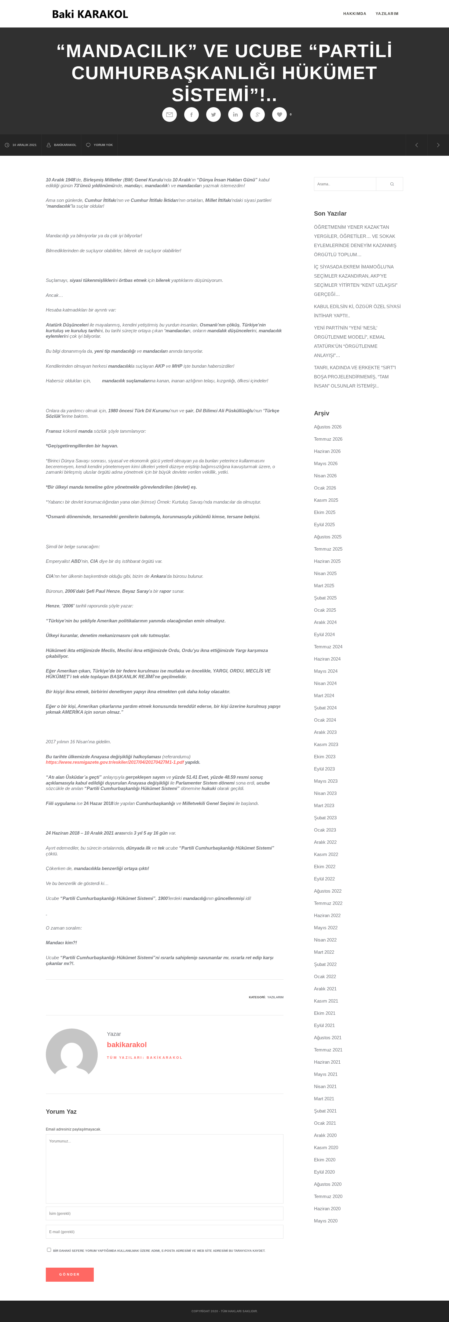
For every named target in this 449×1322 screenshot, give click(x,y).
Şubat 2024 (325, 707)
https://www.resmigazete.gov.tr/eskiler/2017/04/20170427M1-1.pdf (115, 762)
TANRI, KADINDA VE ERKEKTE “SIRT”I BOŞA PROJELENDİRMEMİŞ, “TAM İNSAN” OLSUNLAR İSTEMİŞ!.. (355, 376)
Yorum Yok (103, 145)
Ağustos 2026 (327, 426)
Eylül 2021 (324, 1025)
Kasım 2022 (326, 854)
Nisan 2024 (325, 683)
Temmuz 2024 (328, 646)
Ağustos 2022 (327, 891)
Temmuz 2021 (328, 1049)
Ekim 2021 (324, 1013)
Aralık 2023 (325, 732)
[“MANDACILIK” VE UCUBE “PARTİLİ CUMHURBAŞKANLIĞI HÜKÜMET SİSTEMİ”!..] (169, 114)
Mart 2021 (324, 1098)
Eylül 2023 (324, 768)
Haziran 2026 (327, 451)
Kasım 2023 (326, 744)
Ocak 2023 (325, 829)
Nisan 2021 (325, 1086)
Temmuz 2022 (328, 903)
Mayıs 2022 (326, 927)
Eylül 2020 (324, 1172)
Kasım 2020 (326, 1147)
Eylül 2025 (324, 524)
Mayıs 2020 (326, 1220)
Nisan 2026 (325, 475)
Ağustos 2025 (327, 536)
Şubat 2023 (325, 817)
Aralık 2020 (325, 1135)
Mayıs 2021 (326, 1074)
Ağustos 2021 (327, 1037)
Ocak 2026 (325, 487)
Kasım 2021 (326, 1000)
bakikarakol (65, 145)
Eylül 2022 (324, 878)
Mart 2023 (324, 805)
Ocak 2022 (325, 976)
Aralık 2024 (325, 622)
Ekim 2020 (324, 1159)
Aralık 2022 (325, 842)
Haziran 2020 (327, 1208)
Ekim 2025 (324, 512)
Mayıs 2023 (326, 781)
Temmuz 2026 (328, 439)
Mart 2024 (324, 695)
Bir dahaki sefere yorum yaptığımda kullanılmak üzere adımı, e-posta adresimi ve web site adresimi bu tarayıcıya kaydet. (159, 1250)
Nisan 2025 (325, 573)
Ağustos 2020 (327, 1184)
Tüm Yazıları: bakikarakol (145, 1057)
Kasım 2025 (326, 500)
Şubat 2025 (325, 597)
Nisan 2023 (325, 793)
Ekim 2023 (324, 756)
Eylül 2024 (324, 634)
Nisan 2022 (325, 939)
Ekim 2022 (324, 866)
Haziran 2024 (327, 658)
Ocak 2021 (325, 1123)
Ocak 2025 (325, 610)
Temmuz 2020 (328, 1196)
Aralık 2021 (325, 988)
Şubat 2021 (325, 1110)
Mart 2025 (324, 585)
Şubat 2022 (325, 964)
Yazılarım (275, 997)
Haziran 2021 (327, 1062)
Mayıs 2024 (326, 671)
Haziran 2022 (327, 915)
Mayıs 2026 (326, 463)
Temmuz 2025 (328, 549)
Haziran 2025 (327, 561)
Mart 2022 (324, 952)
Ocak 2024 (325, 720)
